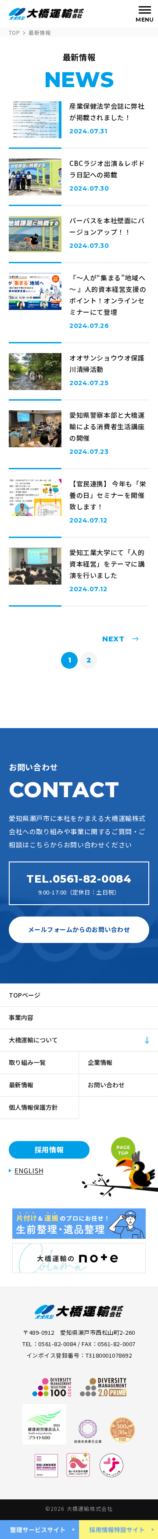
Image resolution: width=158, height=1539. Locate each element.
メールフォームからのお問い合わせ (79, 929)
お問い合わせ (106, 1084)
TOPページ (24, 994)
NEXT (110, 639)
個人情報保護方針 (33, 1107)
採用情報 (49, 1149)
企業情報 (100, 1062)
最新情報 (21, 1084)
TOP (14, 32)
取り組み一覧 (27, 1062)
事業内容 (21, 1017)
